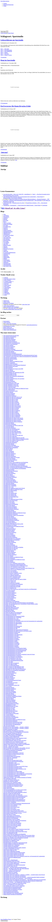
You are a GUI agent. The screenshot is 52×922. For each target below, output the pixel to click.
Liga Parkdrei (6, 242)
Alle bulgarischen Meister (8, 351)
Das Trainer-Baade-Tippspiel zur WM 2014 (12, 733)
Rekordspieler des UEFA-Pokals (10, 841)
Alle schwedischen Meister (9, 553)
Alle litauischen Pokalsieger (9, 479)
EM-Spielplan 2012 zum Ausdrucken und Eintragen (14, 749)
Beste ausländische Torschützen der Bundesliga (13, 730)
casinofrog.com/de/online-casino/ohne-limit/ (12, 309)
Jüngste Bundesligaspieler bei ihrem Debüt (12, 783)
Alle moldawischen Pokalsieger (10, 506)
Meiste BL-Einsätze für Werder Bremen (11, 793)
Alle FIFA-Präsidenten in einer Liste (11, 386)
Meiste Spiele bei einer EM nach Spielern (12, 825)
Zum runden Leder (7, 266)
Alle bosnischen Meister (8, 347)
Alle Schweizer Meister (8, 555)
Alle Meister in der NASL (8, 501)
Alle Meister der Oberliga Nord (10, 493)
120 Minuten (6, 215)
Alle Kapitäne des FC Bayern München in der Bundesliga (15, 462)
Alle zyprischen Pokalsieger (9, 715)
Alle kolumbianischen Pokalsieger (10, 471)
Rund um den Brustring (8, 248)
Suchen (2, 315)
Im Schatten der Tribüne (8, 235)
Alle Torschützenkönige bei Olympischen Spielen (13, 616)
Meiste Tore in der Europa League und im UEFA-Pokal (15, 831)
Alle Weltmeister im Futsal (9, 708)
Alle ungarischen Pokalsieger (9, 691)
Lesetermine (44, 205)
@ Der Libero (6, 286)
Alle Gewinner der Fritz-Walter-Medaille (12, 431)
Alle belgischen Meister (8, 345)
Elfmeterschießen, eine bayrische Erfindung (12, 198)
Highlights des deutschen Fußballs (10, 781)
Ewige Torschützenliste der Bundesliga (11, 764)
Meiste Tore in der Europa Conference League (13, 830)
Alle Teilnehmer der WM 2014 (9, 615)
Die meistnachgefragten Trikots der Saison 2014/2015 (14, 740)
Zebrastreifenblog (7, 264)
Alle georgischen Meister (8, 426)
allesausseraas (6, 216)
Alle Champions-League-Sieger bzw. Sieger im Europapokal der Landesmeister (20, 356)
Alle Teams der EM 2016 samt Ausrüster (12, 613)
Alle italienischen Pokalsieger (9, 456)
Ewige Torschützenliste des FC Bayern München (13, 772)
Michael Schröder (7, 245)
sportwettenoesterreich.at (32, 324)
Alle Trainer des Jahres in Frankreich (11, 663)
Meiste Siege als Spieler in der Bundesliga (12, 823)
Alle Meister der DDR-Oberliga (10, 490)
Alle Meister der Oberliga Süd (9, 494)
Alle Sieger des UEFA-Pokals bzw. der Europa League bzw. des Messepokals (20, 589)
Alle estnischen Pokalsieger (9, 381)
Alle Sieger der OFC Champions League (12, 576)
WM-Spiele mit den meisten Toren (10, 873)
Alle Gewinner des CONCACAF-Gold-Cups (13, 435)
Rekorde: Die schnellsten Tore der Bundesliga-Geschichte (15, 837)
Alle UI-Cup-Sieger (7, 686)
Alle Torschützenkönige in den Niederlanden (12, 634)
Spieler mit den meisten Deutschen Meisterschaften (14, 852)
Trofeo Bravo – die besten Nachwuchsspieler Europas (14, 867)
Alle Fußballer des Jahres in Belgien (11, 402)
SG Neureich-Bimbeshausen (9, 252)
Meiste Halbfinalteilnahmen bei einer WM (12, 816)
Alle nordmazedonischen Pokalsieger (11, 520)
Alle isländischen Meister (8, 452)
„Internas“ (4, 152)
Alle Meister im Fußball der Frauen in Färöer (12, 499)
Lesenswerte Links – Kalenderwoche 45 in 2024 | (14, 202)
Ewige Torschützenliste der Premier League (12, 767)
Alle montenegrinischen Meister (10, 507)
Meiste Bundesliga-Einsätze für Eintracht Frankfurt (14, 800)
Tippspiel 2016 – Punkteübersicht (10, 860)
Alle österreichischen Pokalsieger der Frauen (12, 722)
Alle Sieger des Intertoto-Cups (9, 587)
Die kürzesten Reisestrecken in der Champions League (15, 738)
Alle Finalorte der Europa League (10, 391)
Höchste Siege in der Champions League (12, 782)
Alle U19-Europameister (8, 679)
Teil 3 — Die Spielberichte (6, 51)
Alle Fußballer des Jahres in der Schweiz (12, 405)
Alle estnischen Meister (8, 379)
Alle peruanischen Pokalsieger (9, 532)
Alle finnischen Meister (8, 392)
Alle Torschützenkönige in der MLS (11, 635)
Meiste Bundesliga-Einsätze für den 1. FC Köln (13, 798)
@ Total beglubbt (7, 287)
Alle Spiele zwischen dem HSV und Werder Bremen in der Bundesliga (18, 602)
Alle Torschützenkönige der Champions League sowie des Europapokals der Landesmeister (22, 621)
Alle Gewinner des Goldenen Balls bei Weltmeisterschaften (16, 439)
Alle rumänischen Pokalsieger (9, 542)
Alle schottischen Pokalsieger (9, 552)
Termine (5, 3)
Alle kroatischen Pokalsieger (9, 473)
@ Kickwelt (5, 283)
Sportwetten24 (6, 321)
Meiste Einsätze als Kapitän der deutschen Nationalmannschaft (16, 803)
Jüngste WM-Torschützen (8, 788)
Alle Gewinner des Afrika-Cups (10, 434)
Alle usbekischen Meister (8, 693)
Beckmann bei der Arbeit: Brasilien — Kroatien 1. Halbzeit (16, 727)
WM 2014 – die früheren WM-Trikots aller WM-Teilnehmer (16, 868)
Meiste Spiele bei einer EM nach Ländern (12, 824)
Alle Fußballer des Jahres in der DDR (11, 404)
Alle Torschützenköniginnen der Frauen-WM (13, 651)
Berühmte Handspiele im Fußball (10, 729)
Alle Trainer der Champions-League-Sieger (12, 659)
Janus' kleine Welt (7, 237)
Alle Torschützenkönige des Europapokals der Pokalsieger (15, 629)
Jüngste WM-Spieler (7, 787)
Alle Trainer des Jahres (8, 661)
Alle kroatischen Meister (8, 472)
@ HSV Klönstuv (7, 280)
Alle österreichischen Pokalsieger (10, 720)
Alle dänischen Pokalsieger (9, 371)
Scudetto (5, 250)
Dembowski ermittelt (7, 224)
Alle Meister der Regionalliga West (10, 496)
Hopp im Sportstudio (8, 60)
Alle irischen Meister (7, 450)
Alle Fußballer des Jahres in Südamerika (11, 415)
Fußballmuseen (6, 234)
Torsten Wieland (6, 261)
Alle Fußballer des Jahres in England (11, 408)
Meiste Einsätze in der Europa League (11, 807)
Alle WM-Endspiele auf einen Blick (11, 713)
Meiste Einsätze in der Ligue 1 (9, 808)
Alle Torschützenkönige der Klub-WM (11, 627)
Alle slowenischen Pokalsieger (9, 595)
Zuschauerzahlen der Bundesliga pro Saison (12, 889)
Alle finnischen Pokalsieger (9, 393)
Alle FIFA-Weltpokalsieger (9, 389)
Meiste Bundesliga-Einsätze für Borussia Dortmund (14, 797)
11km (4, 214)
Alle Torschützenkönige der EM (10, 624)
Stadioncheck (6, 256)
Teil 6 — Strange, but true (6, 55)
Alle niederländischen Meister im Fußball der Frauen (14, 512)
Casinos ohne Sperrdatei (11, 323)
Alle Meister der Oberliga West (10, 495)
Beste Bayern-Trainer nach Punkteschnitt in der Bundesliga (16, 731)
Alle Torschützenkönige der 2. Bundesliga (12, 617)
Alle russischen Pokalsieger (9, 544)
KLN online (5, 241)
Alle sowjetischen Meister (8, 596)
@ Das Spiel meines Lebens (9, 278)
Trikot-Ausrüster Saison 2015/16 (10, 866)
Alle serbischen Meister (8, 560)
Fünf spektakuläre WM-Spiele (9, 778)
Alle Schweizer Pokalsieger (9, 558)
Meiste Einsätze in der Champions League (12, 804)
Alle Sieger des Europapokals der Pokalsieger (13, 584)
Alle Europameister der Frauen (9, 382)
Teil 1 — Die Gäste (5, 48)
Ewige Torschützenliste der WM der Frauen (12, 771)
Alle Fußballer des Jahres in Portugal (11, 413)
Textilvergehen (6, 259)
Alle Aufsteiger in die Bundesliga (10, 344)
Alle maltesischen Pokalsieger (9, 484)
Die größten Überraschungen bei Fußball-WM (13, 735)
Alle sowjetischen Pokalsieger (9, 597)
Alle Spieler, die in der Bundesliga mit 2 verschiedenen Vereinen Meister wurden (20, 603)
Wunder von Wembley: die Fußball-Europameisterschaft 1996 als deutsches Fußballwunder (22, 880)
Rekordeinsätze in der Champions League (12, 839)
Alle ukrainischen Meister (8, 687)
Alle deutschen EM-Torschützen (10, 359)
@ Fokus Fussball (7, 285)
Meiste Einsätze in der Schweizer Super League (13, 810)
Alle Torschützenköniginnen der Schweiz (12, 653)
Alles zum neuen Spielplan (9, 725)
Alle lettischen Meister (8, 474)
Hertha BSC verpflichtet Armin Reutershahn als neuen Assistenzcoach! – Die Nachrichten (22, 200)
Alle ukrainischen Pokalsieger (9, 688)
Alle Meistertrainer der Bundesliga (10, 504)
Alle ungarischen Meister (8, 690)
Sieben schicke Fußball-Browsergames (11, 851)
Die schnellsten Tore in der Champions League (13, 741)
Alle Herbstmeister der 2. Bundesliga (11, 446)
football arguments (7, 230)
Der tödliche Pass (7, 226)
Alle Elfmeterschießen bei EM (9, 373)
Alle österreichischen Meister (9, 718)
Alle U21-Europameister (8, 683)
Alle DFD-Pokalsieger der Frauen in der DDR (13, 368)
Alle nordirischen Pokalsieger (9, 517)
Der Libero (5, 225)
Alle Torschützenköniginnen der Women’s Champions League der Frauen (19, 654)
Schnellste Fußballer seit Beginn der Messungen (13, 844)
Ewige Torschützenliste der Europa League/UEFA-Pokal (15, 766)
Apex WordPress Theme (6, 919)
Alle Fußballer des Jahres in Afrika (10, 399)
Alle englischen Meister (8, 377)
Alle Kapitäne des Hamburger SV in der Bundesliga (14, 463)
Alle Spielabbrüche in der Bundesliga (11, 601)
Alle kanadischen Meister (8, 461)
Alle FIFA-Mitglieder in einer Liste (10, 384)
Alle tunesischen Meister (8, 674)
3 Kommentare (4, 149)
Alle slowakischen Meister (9, 591)
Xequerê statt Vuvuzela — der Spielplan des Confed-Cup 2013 (16, 882)
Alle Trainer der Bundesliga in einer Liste (12, 658)
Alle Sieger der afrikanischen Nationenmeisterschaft (14, 564)
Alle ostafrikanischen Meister (9, 528)
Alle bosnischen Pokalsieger (9, 349)
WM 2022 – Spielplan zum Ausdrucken (11, 871)
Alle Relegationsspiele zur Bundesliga (11, 539)
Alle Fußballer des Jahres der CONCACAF (12, 397)
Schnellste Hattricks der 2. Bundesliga (11, 845)
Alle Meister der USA (8, 498)
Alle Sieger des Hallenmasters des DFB (11, 586)
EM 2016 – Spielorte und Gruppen (10, 746)
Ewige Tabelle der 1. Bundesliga (10, 757)
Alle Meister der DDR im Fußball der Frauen (13, 489)
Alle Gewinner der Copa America (10, 430)
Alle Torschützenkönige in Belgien (10, 633)
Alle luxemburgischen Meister (9, 480)
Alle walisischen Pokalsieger (9, 699)
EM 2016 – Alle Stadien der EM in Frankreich (13, 745)
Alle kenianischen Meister (8, 469)
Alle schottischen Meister (8, 551)
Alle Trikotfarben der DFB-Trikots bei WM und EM (14, 669)
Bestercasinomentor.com (8, 328)
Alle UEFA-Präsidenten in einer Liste (11, 685)
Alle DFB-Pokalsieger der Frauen (10, 366)
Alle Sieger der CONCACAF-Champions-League (14, 569)
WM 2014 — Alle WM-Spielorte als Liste (12, 869)
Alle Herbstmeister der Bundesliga (10, 447)
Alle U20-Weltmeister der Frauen (10, 682)
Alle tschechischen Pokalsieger (9, 672)
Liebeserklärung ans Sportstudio (12, 40)
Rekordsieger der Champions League (11, 840)
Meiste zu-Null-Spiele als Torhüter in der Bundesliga (14, 834)
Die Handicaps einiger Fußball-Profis (11, 736)
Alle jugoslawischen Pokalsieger (10, 459)
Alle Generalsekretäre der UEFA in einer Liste (13, 425)
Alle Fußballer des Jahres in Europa (10, 409)
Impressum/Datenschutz (8, 4)
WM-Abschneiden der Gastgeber (10, 872)
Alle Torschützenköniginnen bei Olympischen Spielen (14, 648)
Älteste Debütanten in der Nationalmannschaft (13, 893)
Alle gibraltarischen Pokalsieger (10, 442)
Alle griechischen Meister (8, 443)
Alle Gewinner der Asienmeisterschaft (11, 429)
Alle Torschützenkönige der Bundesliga (11, 619)
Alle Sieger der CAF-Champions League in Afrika (14, 567)
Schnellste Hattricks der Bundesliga (10, 846)
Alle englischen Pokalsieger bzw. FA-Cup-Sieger (13, 378)
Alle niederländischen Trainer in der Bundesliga (13, 515)
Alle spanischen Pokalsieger (9, 600)
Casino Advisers (6, 322)
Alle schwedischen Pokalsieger (10, 554)
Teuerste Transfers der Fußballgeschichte (12, 857)
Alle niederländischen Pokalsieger (10, 514)
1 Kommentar (3, 57)
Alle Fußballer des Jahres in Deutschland (12, 407)
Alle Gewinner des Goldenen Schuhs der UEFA (13, 440)
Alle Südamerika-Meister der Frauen (11, 607)
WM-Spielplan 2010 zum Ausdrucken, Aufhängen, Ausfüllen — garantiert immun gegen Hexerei (24, 874)
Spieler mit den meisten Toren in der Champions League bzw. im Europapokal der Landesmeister (24, 856)
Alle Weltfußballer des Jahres (9, 704)
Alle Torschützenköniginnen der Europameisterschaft (14, 650)
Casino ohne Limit (26, 304)
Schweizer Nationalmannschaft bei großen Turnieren (14, 847)
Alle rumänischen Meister (8, 541)
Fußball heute (6, 300)
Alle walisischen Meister (8, 698)
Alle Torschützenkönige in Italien (10, 640)
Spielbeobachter (6, 253)
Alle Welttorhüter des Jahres (9, 709)
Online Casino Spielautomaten (9, 329)
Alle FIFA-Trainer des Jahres (9, 387)
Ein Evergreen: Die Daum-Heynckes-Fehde (16, 106)
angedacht (5, 218)
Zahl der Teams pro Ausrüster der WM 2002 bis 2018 (14, 883)
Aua (16, 160)
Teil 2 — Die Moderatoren (6, 50)
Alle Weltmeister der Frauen (9, 707)
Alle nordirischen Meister (8, 516)
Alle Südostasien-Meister (8, 610)
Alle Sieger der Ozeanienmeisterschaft (11, 578)
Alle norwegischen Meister (9, 521)
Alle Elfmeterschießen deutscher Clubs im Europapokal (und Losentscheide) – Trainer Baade (23, 196)
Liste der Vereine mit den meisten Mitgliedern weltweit (15, 792)
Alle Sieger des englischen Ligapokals (11, 583)
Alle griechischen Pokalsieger (9, 445)
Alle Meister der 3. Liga (8, 487)
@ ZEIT (5, 295)
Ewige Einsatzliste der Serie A (9, 755)
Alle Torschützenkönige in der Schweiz (11, 637)
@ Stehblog (5, 290)
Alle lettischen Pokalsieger (9, 475)
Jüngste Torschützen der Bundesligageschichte (13, 784)
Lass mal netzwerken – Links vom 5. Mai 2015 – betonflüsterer (16, 194)
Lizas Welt (5, 243)
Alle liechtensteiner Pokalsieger (10, 477)
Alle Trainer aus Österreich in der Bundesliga (13, 656)
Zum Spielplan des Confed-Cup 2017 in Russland (14, 885)
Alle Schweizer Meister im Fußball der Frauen (13, 557)
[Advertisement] (26, 18)
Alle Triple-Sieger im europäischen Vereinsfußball (14, 670)
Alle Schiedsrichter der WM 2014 (10, 548)
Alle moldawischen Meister (9, 505)
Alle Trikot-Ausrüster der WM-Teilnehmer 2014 (13, 667)
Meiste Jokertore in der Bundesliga (10, 818)
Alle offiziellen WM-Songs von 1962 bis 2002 (13, 523)
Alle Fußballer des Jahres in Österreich (11, 416)
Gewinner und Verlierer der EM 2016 (11, 780)
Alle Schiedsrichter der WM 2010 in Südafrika (13, 547)
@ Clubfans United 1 (7, 281)
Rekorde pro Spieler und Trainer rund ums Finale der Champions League (18, 836)
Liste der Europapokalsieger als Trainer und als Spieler (15, 789)
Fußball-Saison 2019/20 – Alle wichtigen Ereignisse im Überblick (17, 777)
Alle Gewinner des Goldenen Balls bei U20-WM (13, 437)
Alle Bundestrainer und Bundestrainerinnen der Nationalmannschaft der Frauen (20, 355)
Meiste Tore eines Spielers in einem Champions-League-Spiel (16, 829)
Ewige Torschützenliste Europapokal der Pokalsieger (14, 775)
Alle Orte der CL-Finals (8, 527)
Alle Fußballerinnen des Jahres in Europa (12, 420)
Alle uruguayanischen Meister (9, 692)
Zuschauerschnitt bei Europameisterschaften (12, 887)
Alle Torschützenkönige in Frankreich (11, 639)
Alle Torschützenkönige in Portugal (10, 642)
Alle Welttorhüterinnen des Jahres (10, 711)
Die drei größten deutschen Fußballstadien (12, 734)
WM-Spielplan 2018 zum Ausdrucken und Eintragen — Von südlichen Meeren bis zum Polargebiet (24, 879)
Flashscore (5, 229)
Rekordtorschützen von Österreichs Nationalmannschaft (15, 842)
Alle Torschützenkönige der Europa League (12, 626)
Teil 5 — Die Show (5, 53)
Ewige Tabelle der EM (8, 759)
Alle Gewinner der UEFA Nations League (12, 432)
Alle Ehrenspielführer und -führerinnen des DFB (13, 372)
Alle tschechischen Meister (9, 671)
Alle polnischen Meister (8, 533)
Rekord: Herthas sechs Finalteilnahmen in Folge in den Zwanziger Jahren (19, 835)
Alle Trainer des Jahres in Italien (10, 664)
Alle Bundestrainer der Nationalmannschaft (12, 354)
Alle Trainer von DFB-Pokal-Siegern (11, 665)
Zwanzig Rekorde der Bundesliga (10, 890)
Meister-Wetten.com (7, 327)
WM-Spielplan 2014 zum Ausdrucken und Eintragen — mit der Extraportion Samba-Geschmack (24, 877)
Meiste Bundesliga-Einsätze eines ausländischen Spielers (15, 796)
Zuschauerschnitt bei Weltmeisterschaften (12, 888)
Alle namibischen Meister (8, 510)
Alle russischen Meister (8, 543)
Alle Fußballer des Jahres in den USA (11, 403)
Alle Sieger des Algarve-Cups (9, 580)
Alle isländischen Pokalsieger (9, 453)
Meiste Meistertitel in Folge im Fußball (11, 819)
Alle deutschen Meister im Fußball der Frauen (13, 361)
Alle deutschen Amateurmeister (10, 357)
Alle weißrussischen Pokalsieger (10, 702)
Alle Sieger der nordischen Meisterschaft (12, 575)
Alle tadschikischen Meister (9, 611)
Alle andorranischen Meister (9, 340)
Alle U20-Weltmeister (8, 681)
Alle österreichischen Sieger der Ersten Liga (12, 723)
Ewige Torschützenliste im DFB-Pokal (11, 776)
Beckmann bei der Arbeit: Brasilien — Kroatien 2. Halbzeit (16, 728)
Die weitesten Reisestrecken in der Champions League (15, 743)
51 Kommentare (4, 103)
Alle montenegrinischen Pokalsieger (11, 509)
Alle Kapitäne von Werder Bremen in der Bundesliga (14, 468)
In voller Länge (6, 236)
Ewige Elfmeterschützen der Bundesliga (11, 756)
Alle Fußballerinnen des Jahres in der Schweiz (13, 418)
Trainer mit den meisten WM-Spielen (11, 863)
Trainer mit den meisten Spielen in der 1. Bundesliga (14, 862)
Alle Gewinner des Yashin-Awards (10, 441)
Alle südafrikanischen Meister (9, 606)
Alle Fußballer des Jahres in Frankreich (11, 410)
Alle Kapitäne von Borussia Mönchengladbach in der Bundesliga (17, 467)
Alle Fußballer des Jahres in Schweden (11, 414)
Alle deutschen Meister (8, 360)
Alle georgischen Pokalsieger (9, 427)
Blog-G (4, 221)
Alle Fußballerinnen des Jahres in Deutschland (13, 419)
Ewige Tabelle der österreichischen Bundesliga (13, 761)
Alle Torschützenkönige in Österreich (11, 647)
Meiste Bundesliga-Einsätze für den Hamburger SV (14, 799)
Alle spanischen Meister (8, 599)
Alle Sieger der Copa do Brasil (9, 570)
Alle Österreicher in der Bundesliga (10, 717)
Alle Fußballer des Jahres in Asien (10, 400)
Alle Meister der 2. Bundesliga (9, 485)
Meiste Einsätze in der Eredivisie (10, 805)
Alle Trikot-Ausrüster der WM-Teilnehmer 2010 (13, 666)
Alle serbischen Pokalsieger (9, 562)
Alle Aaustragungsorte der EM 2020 (11, 335)
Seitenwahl (5, 251)
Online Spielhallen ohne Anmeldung (11, 306)
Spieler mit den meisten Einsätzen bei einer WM (13, 853)
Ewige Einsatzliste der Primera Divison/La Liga (13, 754)
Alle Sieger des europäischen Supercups (11, 585)
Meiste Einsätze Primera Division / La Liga (12, 813)
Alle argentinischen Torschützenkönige (11, 343)
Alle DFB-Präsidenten (8, 367)
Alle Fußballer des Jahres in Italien (10, 411)
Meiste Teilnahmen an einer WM (10, 826)
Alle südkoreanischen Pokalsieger (10, 608)
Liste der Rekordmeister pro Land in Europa (12, 791)
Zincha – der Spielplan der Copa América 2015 (13, 884)
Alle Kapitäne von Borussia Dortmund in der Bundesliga (15, 466)
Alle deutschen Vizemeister (9, 362)
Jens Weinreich (6, 239)
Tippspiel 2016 (6, 858)
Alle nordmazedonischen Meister (10, 519)
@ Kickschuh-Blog (7, 282)
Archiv (2, 271)
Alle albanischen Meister (8, 338)
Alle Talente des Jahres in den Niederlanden (12, 612)
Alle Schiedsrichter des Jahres (9, 549)
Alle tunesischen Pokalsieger (9, 675)
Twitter (4, 5)
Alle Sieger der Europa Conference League (12, 573)
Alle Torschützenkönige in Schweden (11, 644)
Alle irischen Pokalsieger (8, 451)
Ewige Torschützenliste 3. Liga (10, 762)
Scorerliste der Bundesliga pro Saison (11, 848)
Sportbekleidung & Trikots (9, 326)
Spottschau (5, 255)
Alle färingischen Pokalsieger (9, 424)
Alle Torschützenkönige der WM (10, 628)
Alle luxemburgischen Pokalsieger (10, 482)
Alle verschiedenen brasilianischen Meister (12, 696)
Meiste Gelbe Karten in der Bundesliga (11, 815)
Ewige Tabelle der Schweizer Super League (12, 760)
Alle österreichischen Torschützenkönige (12, 724)
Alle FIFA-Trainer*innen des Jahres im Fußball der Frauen (15, 388)
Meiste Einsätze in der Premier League (11, 809)
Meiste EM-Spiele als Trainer (9, 814)
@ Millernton (6, 292)
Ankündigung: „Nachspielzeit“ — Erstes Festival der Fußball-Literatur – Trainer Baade (21, 205)
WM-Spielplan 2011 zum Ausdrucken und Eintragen (14, 876)
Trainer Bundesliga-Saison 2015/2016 (11, 861)
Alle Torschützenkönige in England (10, 638)
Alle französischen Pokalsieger (9, 395)
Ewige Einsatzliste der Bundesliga (10, 751)
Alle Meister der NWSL (8, 491)
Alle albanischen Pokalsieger (9, 339)
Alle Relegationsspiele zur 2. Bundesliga (12, 538)
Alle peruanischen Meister (8, 531)
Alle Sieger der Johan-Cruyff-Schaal (11, 574)
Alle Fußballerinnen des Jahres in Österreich (12, 421)
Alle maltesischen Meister (8, 483)
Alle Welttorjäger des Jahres (9, 712)
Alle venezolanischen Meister (9, 695)
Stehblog (5, 258)
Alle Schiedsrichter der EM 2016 (10, 546)
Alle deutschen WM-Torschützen (10, 363)
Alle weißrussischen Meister (9, 701)
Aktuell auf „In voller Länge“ (15, 208)
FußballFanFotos (6, 232)
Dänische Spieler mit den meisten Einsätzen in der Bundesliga (16, 744)
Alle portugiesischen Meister (9, 536)
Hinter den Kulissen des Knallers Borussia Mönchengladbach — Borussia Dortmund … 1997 (29, 199)
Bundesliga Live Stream (8, 303)
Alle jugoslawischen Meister (9, 458)
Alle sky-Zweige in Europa (9, 590)
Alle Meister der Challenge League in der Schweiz (14, 488)
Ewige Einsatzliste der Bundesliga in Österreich (13, 752)
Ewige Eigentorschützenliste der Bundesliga (12, 750)
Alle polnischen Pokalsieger (9, 535)
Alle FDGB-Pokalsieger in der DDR (11, 383)
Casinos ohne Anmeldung (8, 305)
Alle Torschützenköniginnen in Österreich (12, 655)
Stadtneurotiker (6, 257)
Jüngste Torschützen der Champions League (12, 786)
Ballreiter (5, 219)
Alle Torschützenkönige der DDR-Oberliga (12, 623)
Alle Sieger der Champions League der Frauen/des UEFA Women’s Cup (18, 568)
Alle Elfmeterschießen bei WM (10, 375)
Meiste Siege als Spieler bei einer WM (11, 821)
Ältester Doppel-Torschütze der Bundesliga (12, 894)
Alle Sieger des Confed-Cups (9, 581)
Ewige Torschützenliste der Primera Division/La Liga (14, 768)
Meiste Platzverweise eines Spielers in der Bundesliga (14, 820)
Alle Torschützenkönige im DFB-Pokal (11, 632)
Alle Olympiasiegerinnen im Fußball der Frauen (13, 526)
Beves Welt (5, 220)
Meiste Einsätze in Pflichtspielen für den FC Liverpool (14, 812)
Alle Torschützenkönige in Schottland (11, 643)
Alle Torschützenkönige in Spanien (10, 645)
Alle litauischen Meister (8, 478)
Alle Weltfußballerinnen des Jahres (10, 706)
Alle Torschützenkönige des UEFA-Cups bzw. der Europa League (17, 631)
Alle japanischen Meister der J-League (11, 457)
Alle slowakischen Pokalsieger (9, 592)
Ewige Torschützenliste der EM (10, 765)
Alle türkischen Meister (8, 676)
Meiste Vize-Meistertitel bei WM (10, 832)
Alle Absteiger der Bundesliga (9, 336)
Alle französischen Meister (9, 394)
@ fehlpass (5, 291)
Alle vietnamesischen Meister (9, 697)
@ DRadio (5, 277)
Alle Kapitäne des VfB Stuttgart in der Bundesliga (14, 464)
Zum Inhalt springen (5, 1)
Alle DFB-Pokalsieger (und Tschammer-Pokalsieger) (14, 365)
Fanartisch (5, 227)
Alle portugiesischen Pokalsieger (10, 537)
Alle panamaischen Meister (9, 530)
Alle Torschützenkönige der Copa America (12, 622)
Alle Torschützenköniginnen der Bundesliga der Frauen (15, 649)
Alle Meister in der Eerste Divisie (10, 500)
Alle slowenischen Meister (9, 594)
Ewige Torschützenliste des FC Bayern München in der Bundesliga (17, 773)
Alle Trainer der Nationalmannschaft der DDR (13, 660)
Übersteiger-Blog (7, 263)
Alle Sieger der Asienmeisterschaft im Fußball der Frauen (15, 565)
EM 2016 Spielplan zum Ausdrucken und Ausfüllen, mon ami (16, 748)
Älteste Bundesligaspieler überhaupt (11, 892)
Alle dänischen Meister (8, 370)
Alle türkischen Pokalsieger (9, 677)
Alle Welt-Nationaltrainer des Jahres (11, 703)
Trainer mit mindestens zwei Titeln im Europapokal (14, 864)
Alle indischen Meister (8, 448)
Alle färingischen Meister (8, 423)
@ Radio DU (6, 288)
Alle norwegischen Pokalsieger (10, 522)
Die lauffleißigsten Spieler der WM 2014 (12, 739)
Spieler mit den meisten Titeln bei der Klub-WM (13, 855)
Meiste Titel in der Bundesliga (9, 828)
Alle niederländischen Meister (9, 511)
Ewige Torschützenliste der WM (10, 770)
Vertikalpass (5, 262)
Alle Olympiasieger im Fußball (9, 525)
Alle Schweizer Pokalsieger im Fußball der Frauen (14, 559)
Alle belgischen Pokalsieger (9, 346)
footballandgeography (8, 231)
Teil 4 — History (4, 52)
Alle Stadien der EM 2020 (8, 605)
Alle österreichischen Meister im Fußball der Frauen (14, 719)
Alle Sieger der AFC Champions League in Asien (13, 563)
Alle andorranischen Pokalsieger (10, 341)
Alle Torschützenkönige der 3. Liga (10, 618)
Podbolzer (5, 247)
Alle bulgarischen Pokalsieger (9, 352)
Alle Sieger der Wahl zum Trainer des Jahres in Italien (14, 579)
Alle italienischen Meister (8, 455)
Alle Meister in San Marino (9, 503)
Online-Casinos (6, 302)
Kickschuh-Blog (6, 240)
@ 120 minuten (6, 293)
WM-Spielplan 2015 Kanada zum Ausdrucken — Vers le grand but (17, 878)
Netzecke (5, 246)
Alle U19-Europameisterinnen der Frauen (12, 680)
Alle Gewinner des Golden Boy (10, 436)
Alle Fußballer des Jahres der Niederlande (12, 398)
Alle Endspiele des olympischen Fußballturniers (13, 376)
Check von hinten (7, 223)
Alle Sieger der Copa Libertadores (10, 571)
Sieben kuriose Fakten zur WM (10, 850)
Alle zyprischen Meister (8, 714)
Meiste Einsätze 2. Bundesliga (9, 802)
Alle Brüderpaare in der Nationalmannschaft (12, 350)
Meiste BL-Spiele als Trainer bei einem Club (12, 794)
